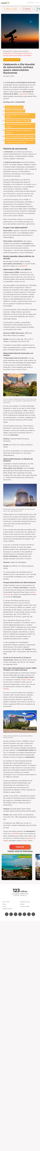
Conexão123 (7, 51)
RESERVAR (20, 847)
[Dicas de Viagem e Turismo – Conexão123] (5, 3)
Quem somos (6, 902)
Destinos (28, 9)
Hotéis (4, 904)
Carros (4, 906)
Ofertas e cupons (11, 9)
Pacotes (22, 904)
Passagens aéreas (25, 902)
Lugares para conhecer (20, 51)
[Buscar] (27, 2)
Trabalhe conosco (7, 909)
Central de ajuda (24, 906)
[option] (10, 9)
